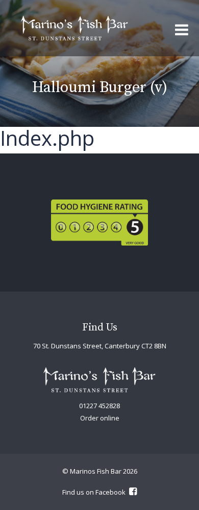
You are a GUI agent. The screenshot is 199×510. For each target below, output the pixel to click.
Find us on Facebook (94, 492)
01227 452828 (99, 405)
